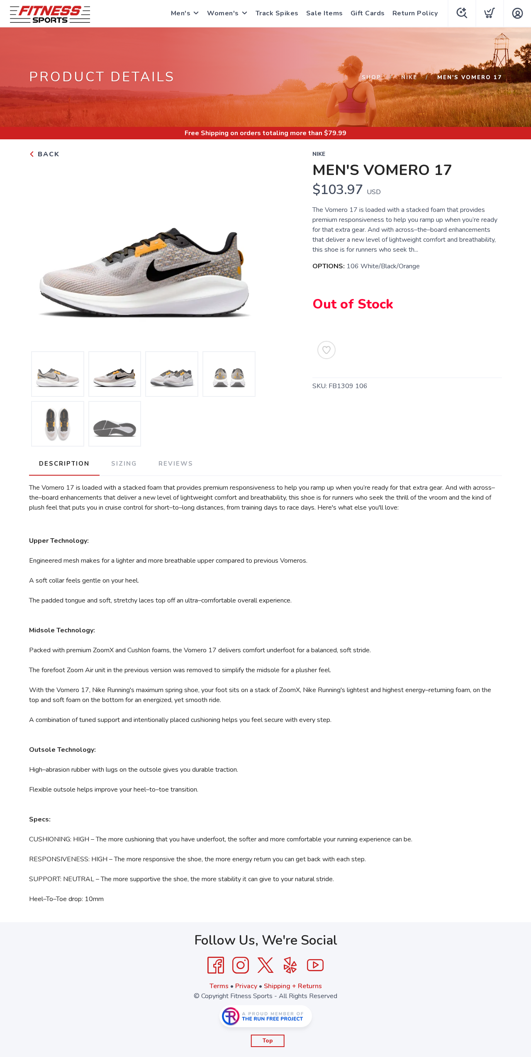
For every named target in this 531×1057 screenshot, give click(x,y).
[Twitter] (265, 965)
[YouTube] (315, 965)
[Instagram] (240, 965)
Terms (219, 986)
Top (268, 1041)
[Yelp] (290, 965)
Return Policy (415, 13)
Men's (181, 13)
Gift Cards (368, 13)
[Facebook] (215, 965)
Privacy (246, 986)
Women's (223, 13)
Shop (371, 77)
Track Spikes (277, 13)
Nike (409, 77)
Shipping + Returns (293, 986)
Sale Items (324, 13)
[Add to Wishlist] (326, 350)
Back (47, 154)
